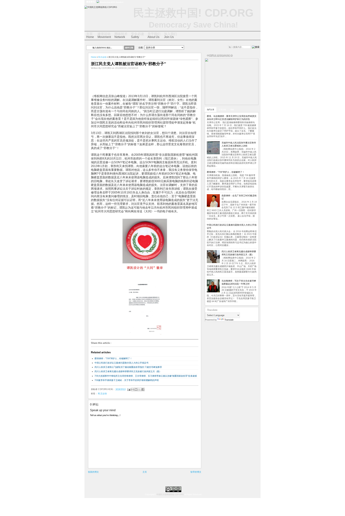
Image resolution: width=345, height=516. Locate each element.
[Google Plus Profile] (198, 47)
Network (120, 35)
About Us (154, 35)
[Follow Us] (204, 47)
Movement (104, 35)
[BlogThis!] (136, 389)
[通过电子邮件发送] (132, 389)
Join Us (170, 35)
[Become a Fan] (210, 47)
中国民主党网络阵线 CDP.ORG (170, 494)
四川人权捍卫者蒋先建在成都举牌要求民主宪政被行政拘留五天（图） (128, 371)
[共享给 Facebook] (143, 389)
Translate (229, 320)
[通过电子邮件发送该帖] (128, 389)
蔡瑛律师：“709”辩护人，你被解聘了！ (113, 358)
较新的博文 (93, 472)
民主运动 (102, 57)
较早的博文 (195, 472)
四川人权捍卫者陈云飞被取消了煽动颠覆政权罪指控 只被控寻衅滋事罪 (128, 367)
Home (90, 35)
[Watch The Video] (192, 47)
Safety (137, 35)
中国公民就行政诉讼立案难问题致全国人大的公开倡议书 (121, 363)
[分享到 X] (139, 389)
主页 (144, 472)
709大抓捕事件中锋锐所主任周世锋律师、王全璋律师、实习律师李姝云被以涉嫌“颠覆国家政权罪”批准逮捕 (146, 376)
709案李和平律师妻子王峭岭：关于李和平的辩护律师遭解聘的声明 (127, 380)
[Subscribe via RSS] (216, 47)
